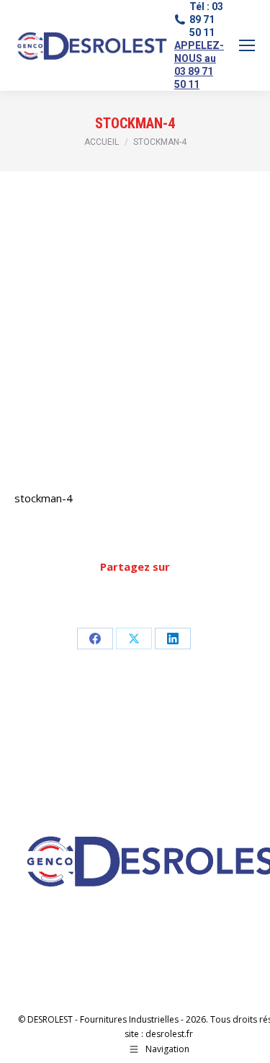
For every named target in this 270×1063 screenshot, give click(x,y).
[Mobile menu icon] (247, 45)
